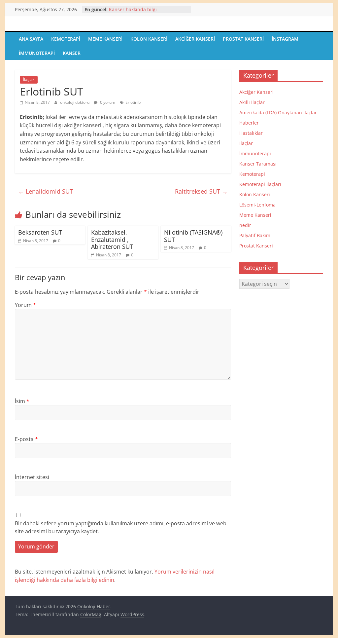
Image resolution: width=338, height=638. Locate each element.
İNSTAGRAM (285, 39)
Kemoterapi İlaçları (260, 184)
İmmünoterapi (37, 53)
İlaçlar (28, 79)
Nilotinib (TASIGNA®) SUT (193, 236)
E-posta (26, 439)
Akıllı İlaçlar (252, 102)
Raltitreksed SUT (201, 191)
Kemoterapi (65, 39)
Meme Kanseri (105, 39)
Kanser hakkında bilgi (133, 9)
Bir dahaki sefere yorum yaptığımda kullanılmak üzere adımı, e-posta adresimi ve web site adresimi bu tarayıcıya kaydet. (120, 527)
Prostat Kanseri (243, 39)
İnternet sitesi (32, 477)
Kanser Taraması (258, 164)
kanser (72, 53)
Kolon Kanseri (148, 39)
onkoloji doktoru (75, 102)
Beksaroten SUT (40, 232)
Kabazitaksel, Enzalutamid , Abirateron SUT (112, 239)
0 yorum (107, 102)
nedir (245, 225)
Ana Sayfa (31, 39)
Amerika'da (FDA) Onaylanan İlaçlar (278, 112)
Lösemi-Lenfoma (257, 205)
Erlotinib (133, 102)
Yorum (25, 305)
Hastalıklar (251, 133)
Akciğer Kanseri (195, 39)
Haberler (249, 123)
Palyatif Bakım (254, 235)
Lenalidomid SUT (45, 191)
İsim (22, 401)
